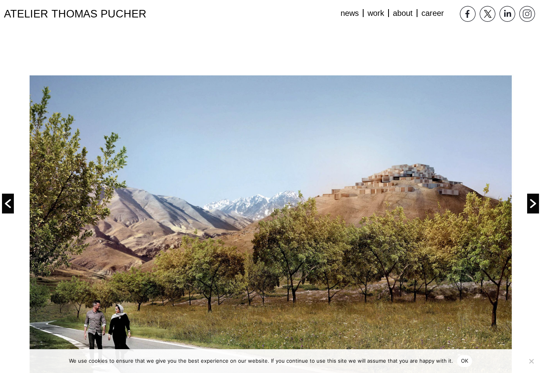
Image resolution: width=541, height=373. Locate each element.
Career (432, 13)
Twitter (487, 14)
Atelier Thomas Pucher (75, 14)
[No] (531, 361)
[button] (8, 203)
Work (376, 13)
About (403, 13)
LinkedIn (507, 14)
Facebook (468, 14)
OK (465, 361)
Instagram (527, 14)
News (350, 13)
